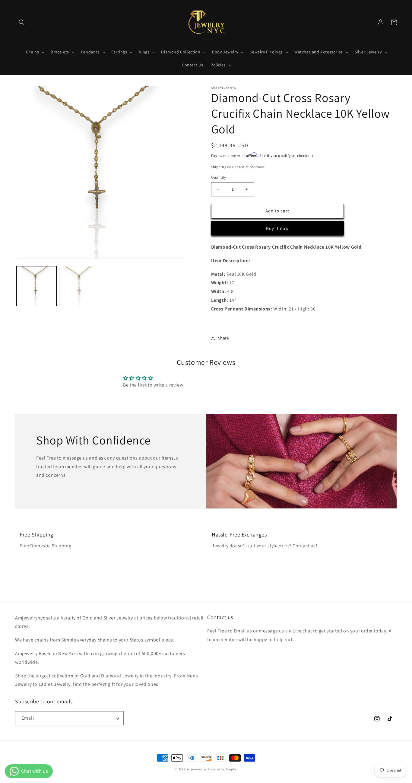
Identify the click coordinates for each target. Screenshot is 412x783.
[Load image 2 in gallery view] (79, 286)
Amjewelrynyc (197, 769)
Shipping (219, 166)
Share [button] (223, 338)
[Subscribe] (116, 718)
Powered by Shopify (222, 769)
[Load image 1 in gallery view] (36, 286)
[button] (21, 22)
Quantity (218, 177)
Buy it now (277, 228)
